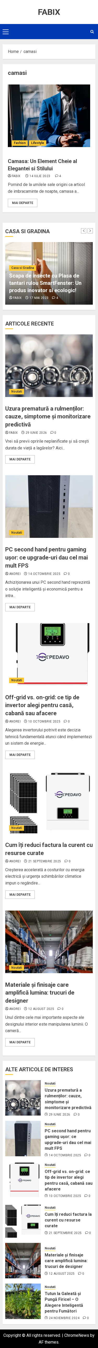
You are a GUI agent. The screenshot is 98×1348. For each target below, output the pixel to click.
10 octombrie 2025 (44, 721)
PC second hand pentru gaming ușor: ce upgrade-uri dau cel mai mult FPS (46, 557)
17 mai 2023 (39, 298)
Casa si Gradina (22, 268)
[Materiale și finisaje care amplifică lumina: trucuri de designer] (49, 942)
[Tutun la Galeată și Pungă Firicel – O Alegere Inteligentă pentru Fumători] (23, 1301)
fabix (16, 176)
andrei (15, 574)
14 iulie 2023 (40, 176)
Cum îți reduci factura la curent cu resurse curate (68, 1220)
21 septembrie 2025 (44, 861)
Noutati (16, 391)
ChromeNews (76, 1335)
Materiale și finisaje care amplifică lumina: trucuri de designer (39, 993)
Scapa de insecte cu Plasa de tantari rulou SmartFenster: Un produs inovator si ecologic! (45, 283)
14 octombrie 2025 (44, 574)
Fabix (49, 12)
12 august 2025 (41, 1009)
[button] (6, 31)
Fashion (20, 143)
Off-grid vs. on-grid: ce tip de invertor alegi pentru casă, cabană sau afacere (42, 705)
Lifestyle (37, 143)
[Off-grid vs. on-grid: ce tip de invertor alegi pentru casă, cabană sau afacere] (49, 654)
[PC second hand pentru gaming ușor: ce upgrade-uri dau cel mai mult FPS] (49, 506)
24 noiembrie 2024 (64, 1318)
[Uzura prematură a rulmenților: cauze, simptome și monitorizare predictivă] (49, 365)
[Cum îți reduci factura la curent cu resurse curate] (49, 802)
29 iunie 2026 (36, 433)
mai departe (22, 203)
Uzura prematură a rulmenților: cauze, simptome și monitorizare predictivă (48, 416)
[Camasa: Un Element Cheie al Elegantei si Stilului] (49, 116)
